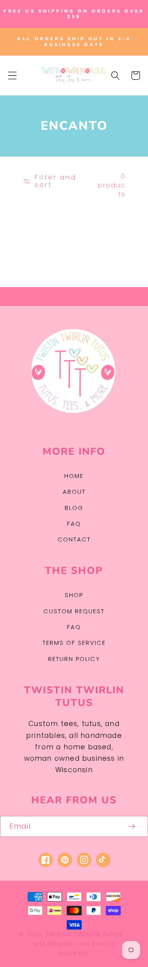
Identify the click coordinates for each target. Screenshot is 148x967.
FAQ (74, 523)
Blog (74, 508)
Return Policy (74, 659)
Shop (74, 595)
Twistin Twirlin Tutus (84, 934)
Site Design (53, 943)
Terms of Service (74, 642)
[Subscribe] (132, 826)
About (74, 491)
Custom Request (74, 611)
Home (74, 476)
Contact (74, 539)
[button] (12, 75)
